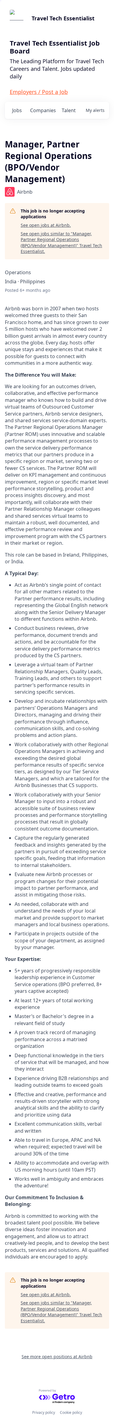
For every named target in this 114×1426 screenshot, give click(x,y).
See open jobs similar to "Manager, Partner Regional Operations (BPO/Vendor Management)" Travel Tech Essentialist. (61, 242)
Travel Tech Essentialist (63, 18)
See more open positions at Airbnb (57, 1356)
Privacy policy (43, 1412)
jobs (17, 110)
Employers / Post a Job (39, 91)
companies (43, 110)
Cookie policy (71, 1412)
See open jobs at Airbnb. (46, 225)
